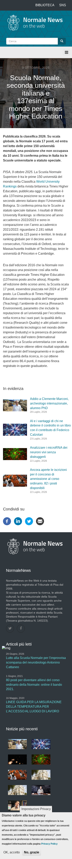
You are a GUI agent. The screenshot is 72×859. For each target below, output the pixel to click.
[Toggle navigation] (66, 52)
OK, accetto (11, 852)
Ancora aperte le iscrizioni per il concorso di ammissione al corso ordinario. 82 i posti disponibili (48, 479)
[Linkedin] (18, 521)
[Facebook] (7, 521)
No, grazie (31, 852)
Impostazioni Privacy (36, 809)
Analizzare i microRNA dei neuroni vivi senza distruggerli (48, 452)
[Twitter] (29, 521)
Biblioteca (44, 5)
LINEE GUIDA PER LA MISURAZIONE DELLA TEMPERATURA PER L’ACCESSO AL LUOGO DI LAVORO (34, 706)
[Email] (40, 521)
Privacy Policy (49, 843)
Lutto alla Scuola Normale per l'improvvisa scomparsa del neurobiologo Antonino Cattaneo (36, 662)
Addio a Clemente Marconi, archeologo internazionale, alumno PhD (49, 403)
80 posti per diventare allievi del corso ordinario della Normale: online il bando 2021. (34, 684)
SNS (62, 5)
